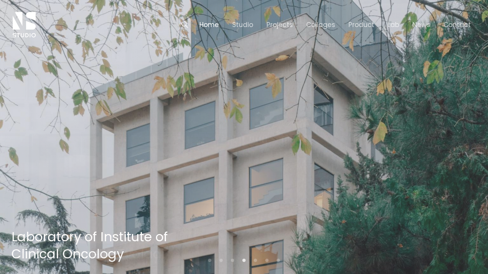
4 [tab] (244, 260)
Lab (393, 24)
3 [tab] (232, 260)
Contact (457, 24)
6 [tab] (267, 260)
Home (209, 24)
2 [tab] (221, 260)
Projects (279, 24)
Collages (320, 24)
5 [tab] (255, 260)
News (421, 24)
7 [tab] (278, 260)
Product (361, 24)
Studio (242, 24)
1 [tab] (210, 260)
